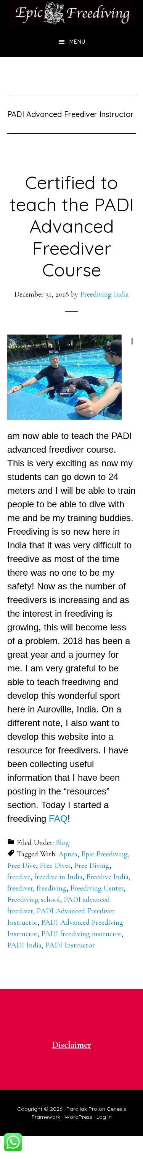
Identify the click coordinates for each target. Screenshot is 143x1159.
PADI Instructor (70, 945)
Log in (104, 1116)
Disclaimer (71, 1044)
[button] (64, 377)
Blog (62, 842)
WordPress (78, 1116)
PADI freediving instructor (81, 933)
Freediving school (33, 899)
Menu (77, 41)
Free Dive (21, 865)
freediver (20, 888)
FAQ (58, 818)
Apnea (67, 854)
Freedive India (107, 876)
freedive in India (58, 876)
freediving (51, 888)
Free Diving (91, 865)
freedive (19, 876)
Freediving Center (97, 888)
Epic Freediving (104, 854)
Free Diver (55, 865)
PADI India (24, 945)
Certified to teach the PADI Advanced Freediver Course (72, 226)
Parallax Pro (81, 1108)
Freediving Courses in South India (71, 13)
